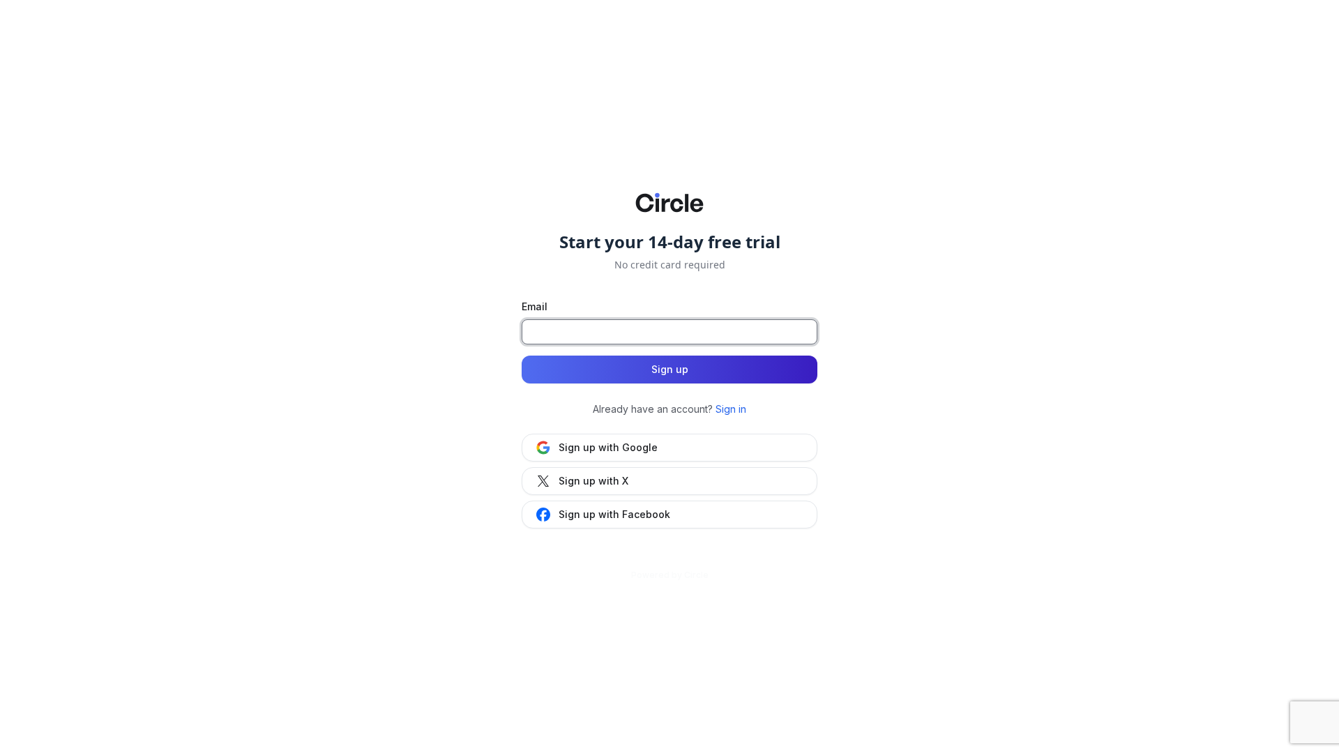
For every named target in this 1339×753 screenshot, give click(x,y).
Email (534, 306)
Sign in (731, 409)
